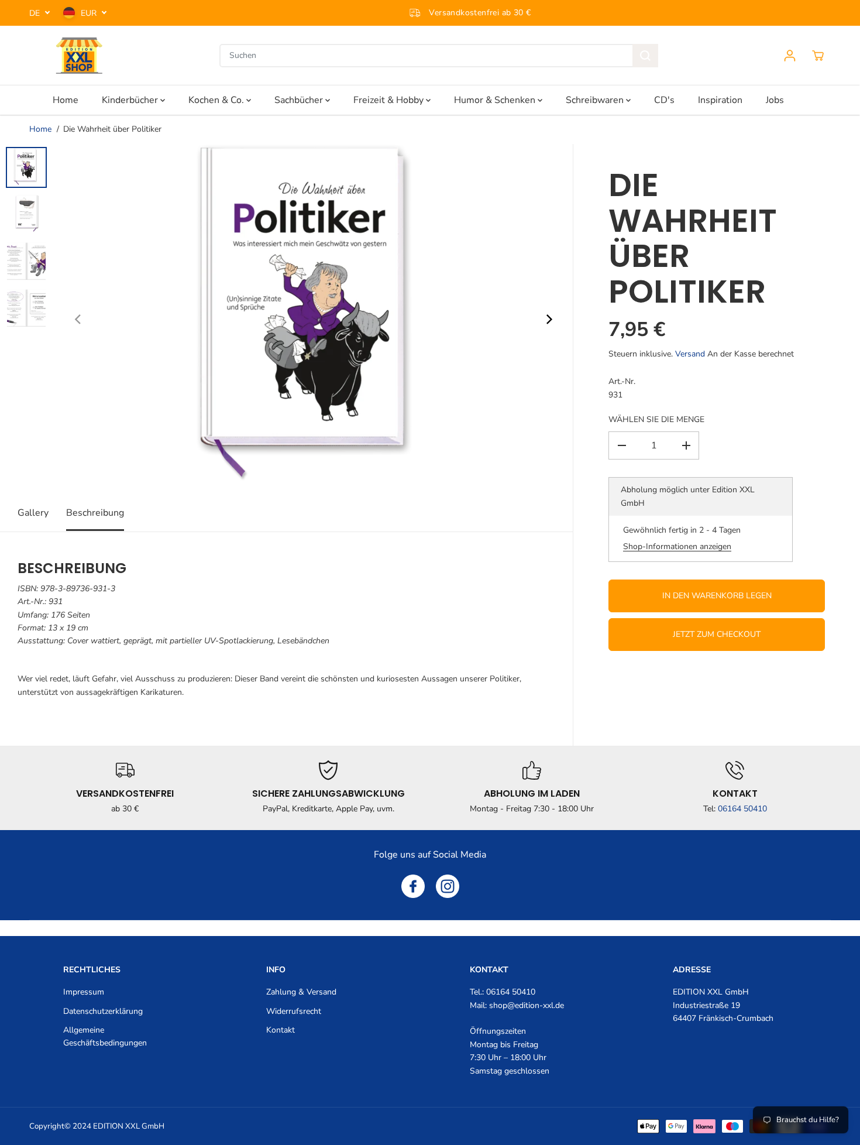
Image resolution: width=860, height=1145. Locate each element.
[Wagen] (818, 55)
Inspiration (720, 100)
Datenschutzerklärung (103, 1011)
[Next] (548, 319)
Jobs (775, 100)
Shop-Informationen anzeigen (677, 545)
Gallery (33, 512)
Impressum (83, 991)
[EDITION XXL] (79, 56)
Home (65, 100)
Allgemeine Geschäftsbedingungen (105, 1036)
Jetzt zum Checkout (717, 634)
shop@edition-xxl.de (526, 1005)
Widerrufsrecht (293, 1011)
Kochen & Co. (217, 100)
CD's (664, 100)
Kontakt (280, 1030)
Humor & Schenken (496, 100)
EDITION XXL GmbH (128, 1126)
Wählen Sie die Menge (656, 419)
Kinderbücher (131, 100)
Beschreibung (95, 512)
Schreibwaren (596, 100)
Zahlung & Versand (301, 991)
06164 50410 (742, 808)
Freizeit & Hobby (389, 100)
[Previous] (78, 319)
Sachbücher (299, 100)
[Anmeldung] (790, 55)
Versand (690, 353)
